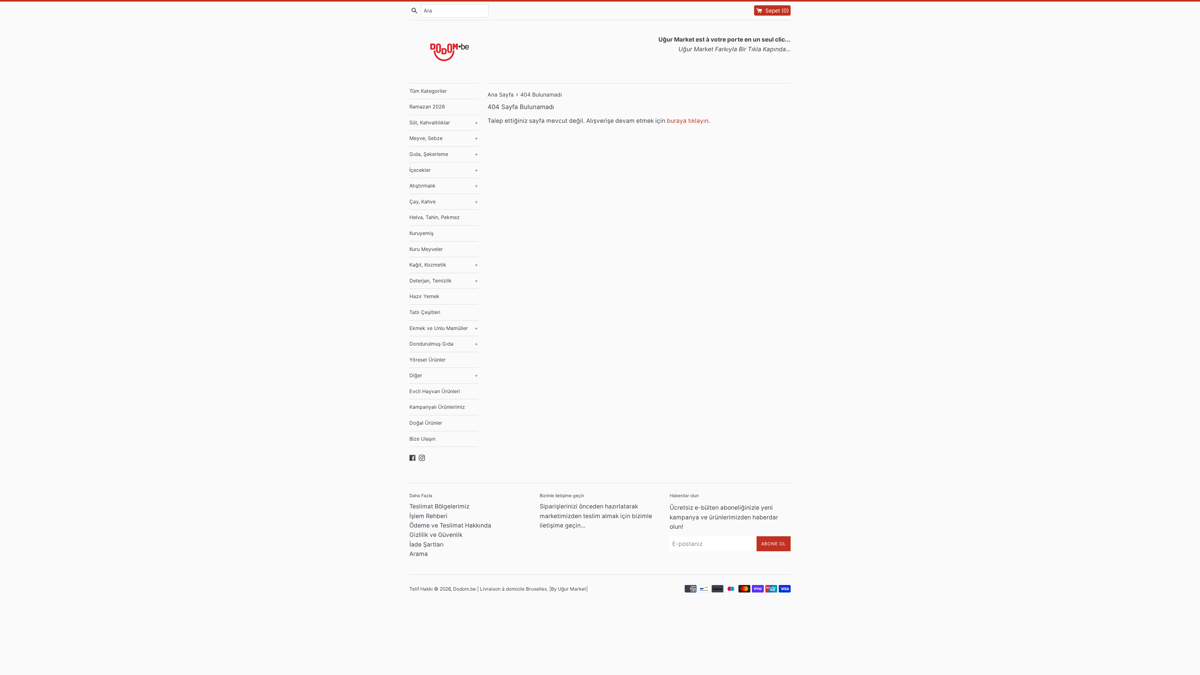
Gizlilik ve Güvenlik (435, 534)
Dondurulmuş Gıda (443, 344)
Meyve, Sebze (443, 138)
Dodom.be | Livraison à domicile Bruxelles (500, 589)
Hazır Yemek (424, 296)
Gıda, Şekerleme (443, 154)
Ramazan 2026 (427, 106)
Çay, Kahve (443, 201)
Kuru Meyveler (426, 249)
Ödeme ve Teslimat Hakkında (450, 525)
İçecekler (443, 170)
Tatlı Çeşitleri (424, 312)
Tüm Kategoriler (428, 91)
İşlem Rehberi (428, 516)
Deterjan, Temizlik (443, 281)
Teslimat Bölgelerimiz (439, 506)
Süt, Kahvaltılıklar (443, 122)
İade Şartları (426, 544)
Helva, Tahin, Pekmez (434, 217)
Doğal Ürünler (425, 423)
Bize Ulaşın (422, 439)
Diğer (443, 375)
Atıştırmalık (443, 185)
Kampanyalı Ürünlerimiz (437, 407)
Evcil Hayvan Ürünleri (434, 391)
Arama (418, 554)
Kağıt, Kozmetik (443, 265)
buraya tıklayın (687, 120)
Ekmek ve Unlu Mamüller (443, 328)
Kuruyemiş (421, 233)
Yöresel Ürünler (427, 360)
